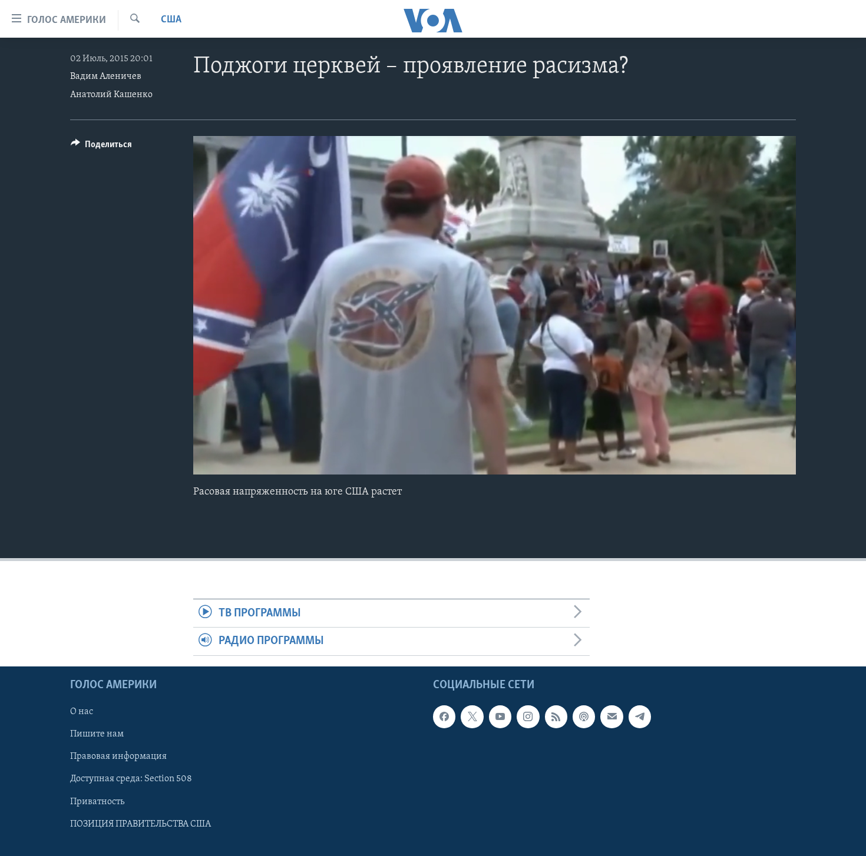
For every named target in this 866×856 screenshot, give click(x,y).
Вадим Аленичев (105, 76)
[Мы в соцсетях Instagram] (528, 716)
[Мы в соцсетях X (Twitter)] (472, 716)
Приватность (97, 801)
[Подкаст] (584, 716)
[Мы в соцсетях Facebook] (444, 716)
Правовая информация (118, 756)
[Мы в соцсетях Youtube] (500, 716)
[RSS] (556, 716)
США (171, 20)
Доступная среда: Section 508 (131, 779)
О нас (81, 711)
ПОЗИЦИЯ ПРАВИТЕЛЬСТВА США (140, 823)
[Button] (101, 147)
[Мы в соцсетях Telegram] (640, 716)
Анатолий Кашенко (111, 94)
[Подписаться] (611, 716)
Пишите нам (97, 734)
